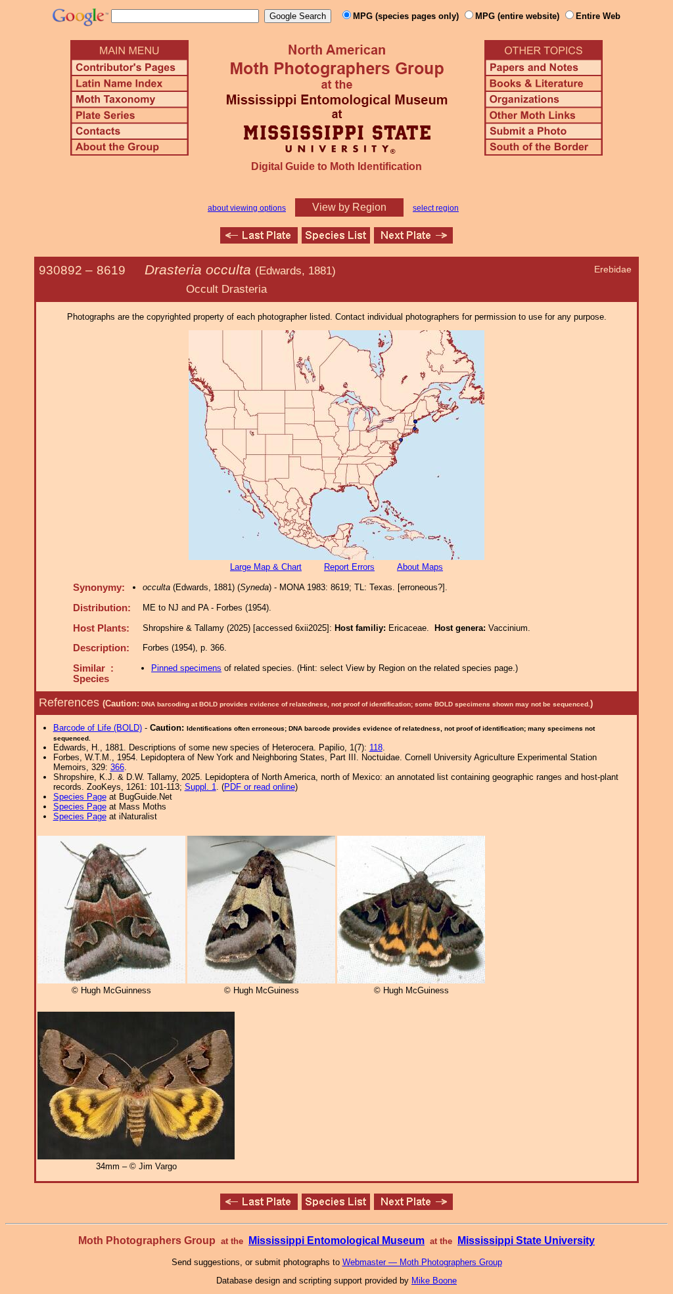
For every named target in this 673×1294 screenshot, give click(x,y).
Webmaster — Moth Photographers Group (422, 1262)
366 (117, 767)
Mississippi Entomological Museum (336, 1240)
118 (376, 747)
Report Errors (349, 567)
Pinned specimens (186, 668)
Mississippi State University (526, 1240)
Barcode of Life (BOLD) (97, 728)
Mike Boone (434, 1280)
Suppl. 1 (200, 787)
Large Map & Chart (266, 567)
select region (436, 208)
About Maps (420, 567)
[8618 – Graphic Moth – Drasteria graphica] (259, 240)
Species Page (79, 797)
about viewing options (247, 208)
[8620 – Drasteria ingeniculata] (413, 240)
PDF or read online (259, 787)
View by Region (349, 207)
